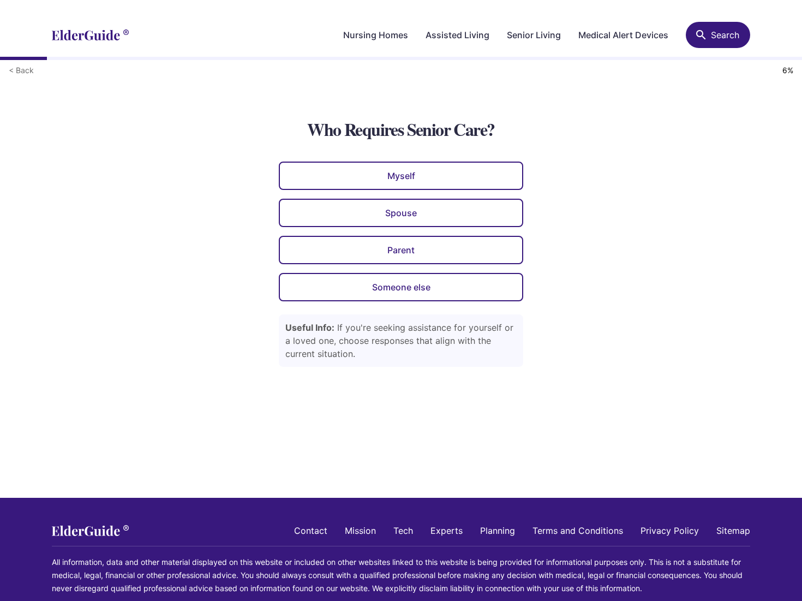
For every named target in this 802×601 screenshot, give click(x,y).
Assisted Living (457, 34)
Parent (401, 250)
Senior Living (534, 34)
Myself (401, 175)
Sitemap (733, 530)
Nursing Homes (375, 34)
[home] (90, 34)
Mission (360, 530)
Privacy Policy (670, 530)
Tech (403, 530)
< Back (21, 70)
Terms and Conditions (577, 530)
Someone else (401, 287)
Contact (310, 530)
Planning (497, 530)
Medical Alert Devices (623, 34)
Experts (446, 530)
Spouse (401, 212)
